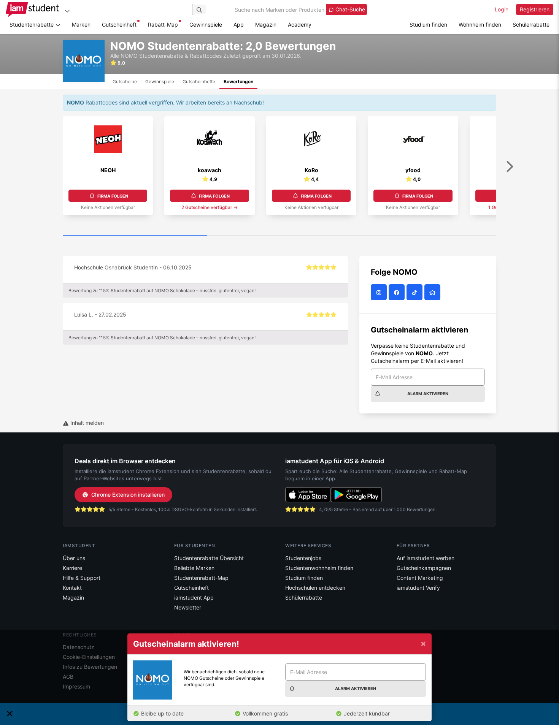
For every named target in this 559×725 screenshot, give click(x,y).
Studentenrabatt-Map (201, 578)
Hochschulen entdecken (315, 587)
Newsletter (187, 607)
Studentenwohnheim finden (319, 568)
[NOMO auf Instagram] (380, 292)
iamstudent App (194, 597)
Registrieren (534, 9)
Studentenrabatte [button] (32, 24)
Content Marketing (420, 578)
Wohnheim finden (480, 24)
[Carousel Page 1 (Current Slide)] (135, 235)
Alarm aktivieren (427, 393)
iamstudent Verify (418, 587)
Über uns (74, 558)
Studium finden (428, 24)
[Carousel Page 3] (424, 235)
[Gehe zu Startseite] (32, 9)
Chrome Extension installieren (128, 494)
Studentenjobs (303, 558)
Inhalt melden (86, 422)
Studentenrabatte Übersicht (209, 558)
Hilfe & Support (81, 578)
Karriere (72, 568)
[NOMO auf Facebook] (398, 292)
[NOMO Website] (433, 292)
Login (501, 9)
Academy (299, 24)
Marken (81, 24)
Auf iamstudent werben (425, 558)
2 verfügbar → (209, 207)
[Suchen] (199, 9)
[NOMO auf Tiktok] (415, 292)
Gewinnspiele (205, 24)
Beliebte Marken (194, 568)
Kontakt (72, 587)
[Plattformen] (67, 11)
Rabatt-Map (163, 24)
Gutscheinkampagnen (424, 568)
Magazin (265, 24)
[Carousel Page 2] (279, 235)
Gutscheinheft (119, 24)
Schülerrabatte (531, 24)
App (238, 24)
